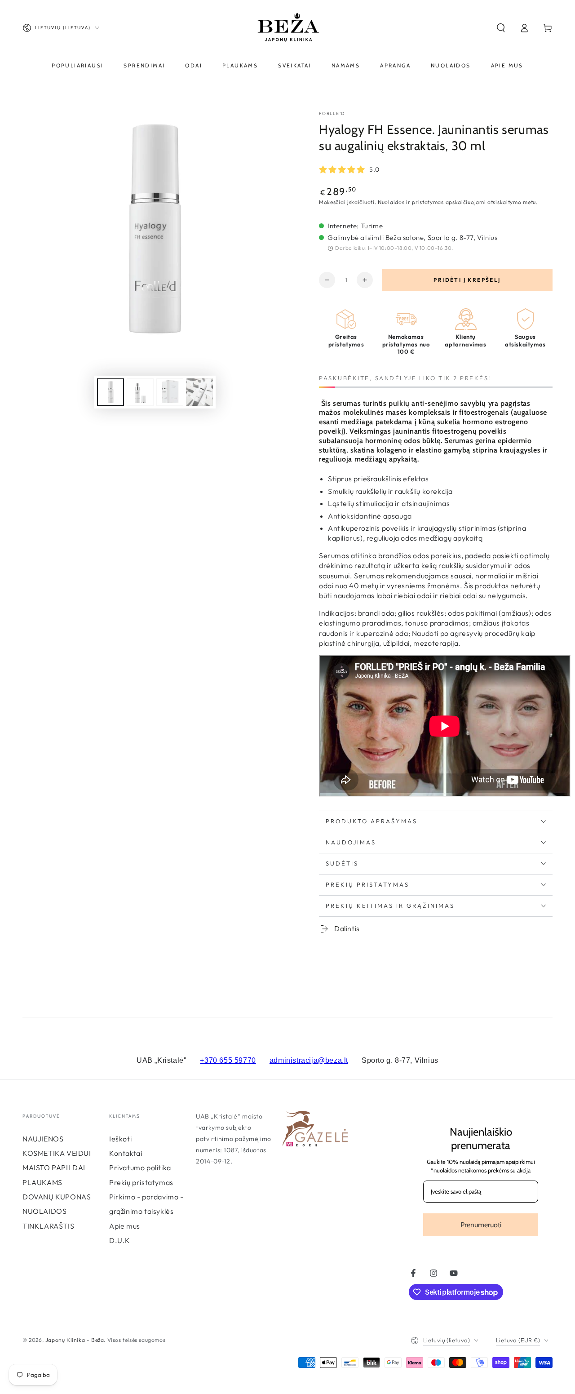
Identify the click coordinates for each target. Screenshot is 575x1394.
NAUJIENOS (42, 1138)
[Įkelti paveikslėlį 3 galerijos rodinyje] (169, 392)
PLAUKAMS (42, 1182)
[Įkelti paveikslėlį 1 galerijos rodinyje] (110, 392)
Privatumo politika (140, 1167)
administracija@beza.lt (309, 1060)
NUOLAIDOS (44, 1211)
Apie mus (124, 1225)
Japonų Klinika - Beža (74, 1339)
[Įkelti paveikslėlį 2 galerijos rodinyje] (140, 392)
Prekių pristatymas (141, 1182)
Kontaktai (125, 1153)
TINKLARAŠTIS (48, 1225)
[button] (501, 28)
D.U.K (119, 1240)
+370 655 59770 (228, 1060)
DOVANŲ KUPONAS (56, 1196)
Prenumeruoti (480, 1225)
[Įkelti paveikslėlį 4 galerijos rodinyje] (199, 392)
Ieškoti (120, 1138)
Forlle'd (332, 113)
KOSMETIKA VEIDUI (56, 1153)
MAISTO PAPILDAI (53, 1167)
